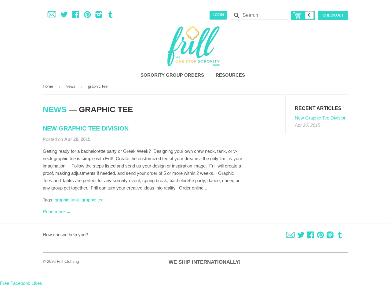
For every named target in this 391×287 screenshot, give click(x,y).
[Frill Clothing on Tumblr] (110, 15)
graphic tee (93, 199)
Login (218, 15)
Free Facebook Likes (21, 283)
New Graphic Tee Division (86, 128)
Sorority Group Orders (173, 75)
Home (48, 86)
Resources (231, 75)
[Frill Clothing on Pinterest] (87, 15)
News (70, 86)
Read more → (57, 211)
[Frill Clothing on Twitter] (64, 15)
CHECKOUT (333, 15)
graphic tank (67, 199)
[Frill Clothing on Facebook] (75, 15)
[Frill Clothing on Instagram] (99, 15)
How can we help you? (65, 234)
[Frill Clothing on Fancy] (51, 15)
